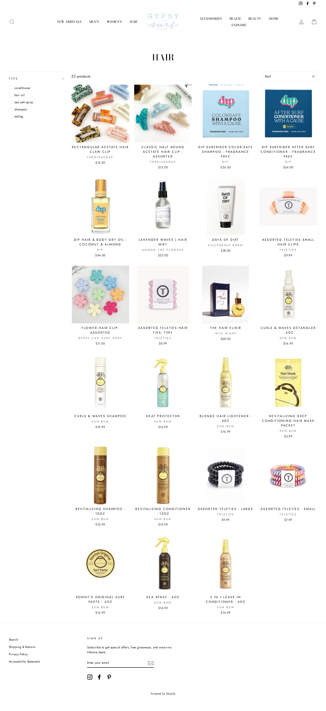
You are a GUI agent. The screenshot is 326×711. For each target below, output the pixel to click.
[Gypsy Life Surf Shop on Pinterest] (109, 677)
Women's (114, 21)
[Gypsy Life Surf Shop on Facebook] (99, 677)
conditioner (22, 88)
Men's (94, 21)
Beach (235, 18)
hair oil (19, 95)
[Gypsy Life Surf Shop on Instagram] (89, 677)
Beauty (254, 18)
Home (274, 18)
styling (18, 116)
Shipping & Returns (22, 647)
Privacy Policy (18, 654)
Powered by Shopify (163, 694)
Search (13, 639)
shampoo (20, 109)
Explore (239, 25)
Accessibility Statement (24, 661)
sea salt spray (23, 102)
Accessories (211, 18)
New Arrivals (69, 21)
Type (13, 79)
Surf (133, 21)
